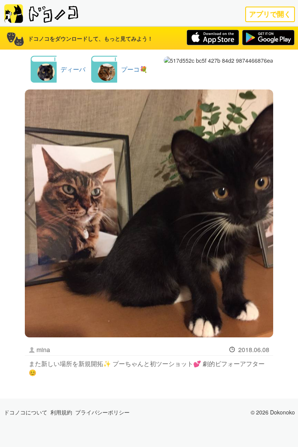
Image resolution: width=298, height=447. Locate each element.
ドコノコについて (25, 412)
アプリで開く (270, 14)
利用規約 (61, 412)
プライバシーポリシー (102, 412)
